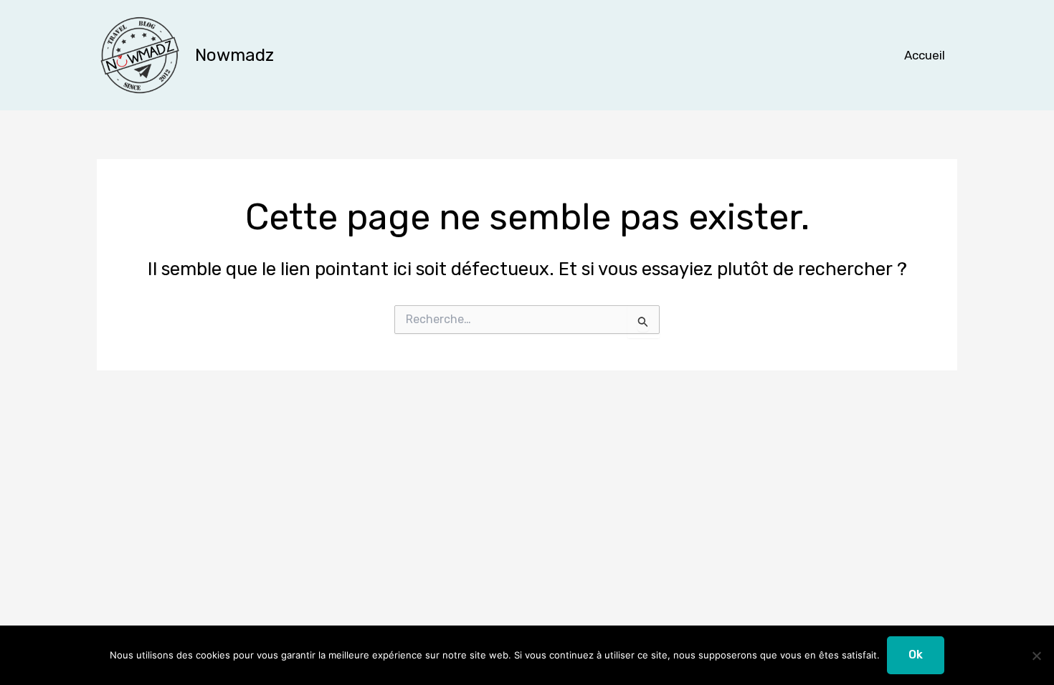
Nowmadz (234, 55)
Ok (915, 654)
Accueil (924, 55)
